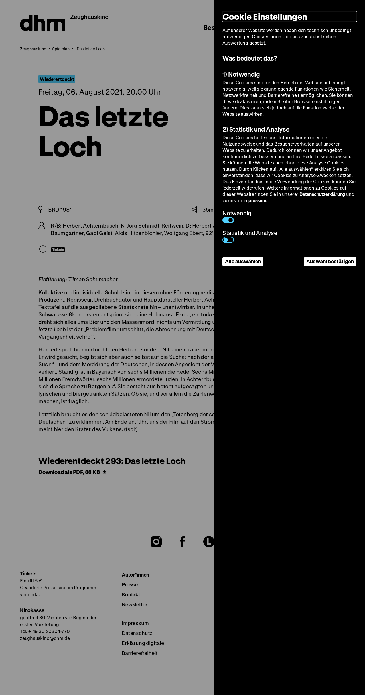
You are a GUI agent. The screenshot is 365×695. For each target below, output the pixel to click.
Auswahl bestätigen (330, 261)
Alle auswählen (243, 261)
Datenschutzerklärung (322, 194)
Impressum (254, 200)
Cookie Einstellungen (264, 16)
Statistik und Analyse (249, 233)
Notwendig (236, 213)
